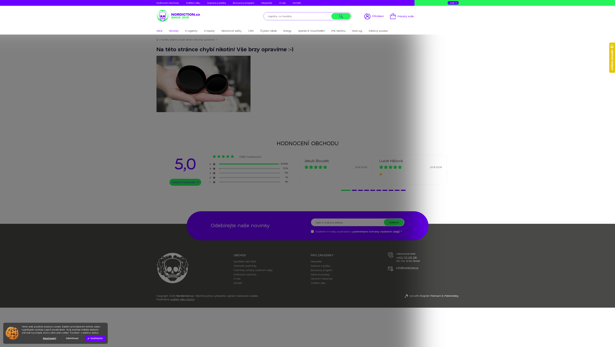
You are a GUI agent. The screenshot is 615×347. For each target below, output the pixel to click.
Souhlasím (97, 338)
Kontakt (297, 2)
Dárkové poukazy (320, 274)
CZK (452, 2)
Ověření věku (193, 2)
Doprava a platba (216, 2)
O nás (282, 2)
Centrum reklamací (322, 278)
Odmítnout (72, 338)
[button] (346, 190)
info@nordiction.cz (407, 267)
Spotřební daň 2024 (245, 261)
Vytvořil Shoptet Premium (425, 295)
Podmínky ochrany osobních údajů (253, 270)
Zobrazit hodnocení (183, 182)
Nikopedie (266, 2)
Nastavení (49, 338)
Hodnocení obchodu (167, 2)
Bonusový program (243, 2)
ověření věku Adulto (182, 299)
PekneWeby (451, 295)
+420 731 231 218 (406, 257)
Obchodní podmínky (245, 265)
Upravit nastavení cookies (242, 295)
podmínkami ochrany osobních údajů (376, 231)
